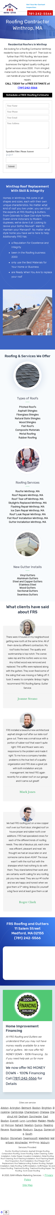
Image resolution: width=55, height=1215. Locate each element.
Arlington (15, 1107)
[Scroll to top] (6, 1212)
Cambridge (17, 1112)
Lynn (22, 1120)
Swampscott (30, 1138)
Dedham (23, 1116)
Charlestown (31, 1112)
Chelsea (44, 1112)
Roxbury (28, 1129)
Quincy (38, 1125)
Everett (14, 1120)
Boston (36, 1107)
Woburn (45, 1142)
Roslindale (16, 1129)
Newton (28, 1125)
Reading (48, 1125)
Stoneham (16, 1138)
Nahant (19, 1125)
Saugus (38, 1129)
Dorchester (35, 1116)
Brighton (47, 1107)
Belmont (26, 1107)
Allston (5, 1107)
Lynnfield (31, 1120)
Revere (5, 1129)
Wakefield (44, 1138)
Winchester (21, 1142)
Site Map (27, 1185)
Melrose (9, 1125)
